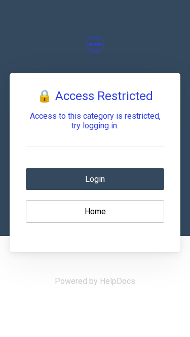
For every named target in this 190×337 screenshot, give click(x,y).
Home (95, 211)
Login (95, 179)
